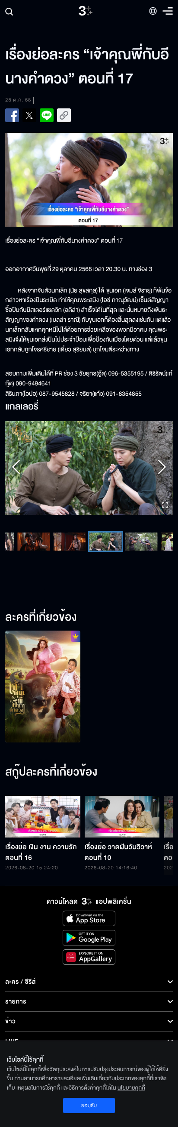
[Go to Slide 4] (33, 541)
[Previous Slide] (16, 468)
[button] (88, 468)
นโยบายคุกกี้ (131, 1088)
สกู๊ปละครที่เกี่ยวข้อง (51, 772)
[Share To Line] (47, 115)
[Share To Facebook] (12, 115)
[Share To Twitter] (29, 115)
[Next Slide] (162, 468)
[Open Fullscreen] (165, 505)
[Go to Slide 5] (69, 541)
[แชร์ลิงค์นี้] (64, 115)
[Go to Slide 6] (105, 541)
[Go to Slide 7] (141, 541)
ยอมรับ (89, 1105)
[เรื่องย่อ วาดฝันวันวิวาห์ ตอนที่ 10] (122, 817)
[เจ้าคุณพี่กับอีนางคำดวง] (42, 686)
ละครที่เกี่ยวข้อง (41, 617)
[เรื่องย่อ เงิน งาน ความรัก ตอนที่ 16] (42, 817)
